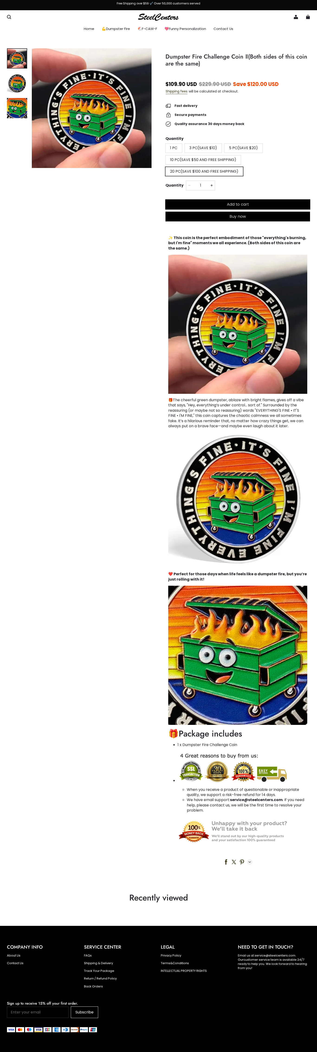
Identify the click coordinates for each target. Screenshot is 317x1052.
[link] (185, 29)
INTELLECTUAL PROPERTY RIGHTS (184, 971)
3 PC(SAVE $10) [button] (203, 148)
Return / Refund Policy (100, 978)
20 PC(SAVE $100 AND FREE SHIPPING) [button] (204, 171)
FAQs (88, 955)
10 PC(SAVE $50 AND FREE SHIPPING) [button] (203, 159)
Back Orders (93, 986)
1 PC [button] (173, 148)
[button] (9, 17)
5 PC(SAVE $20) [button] (243, 148)
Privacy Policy (171, 955)
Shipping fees (177, 91)
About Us (13, 955)
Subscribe (84, 1012)
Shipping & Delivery (98, 963)
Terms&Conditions (175, 963)
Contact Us (15, 963)
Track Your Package (99, 971)
